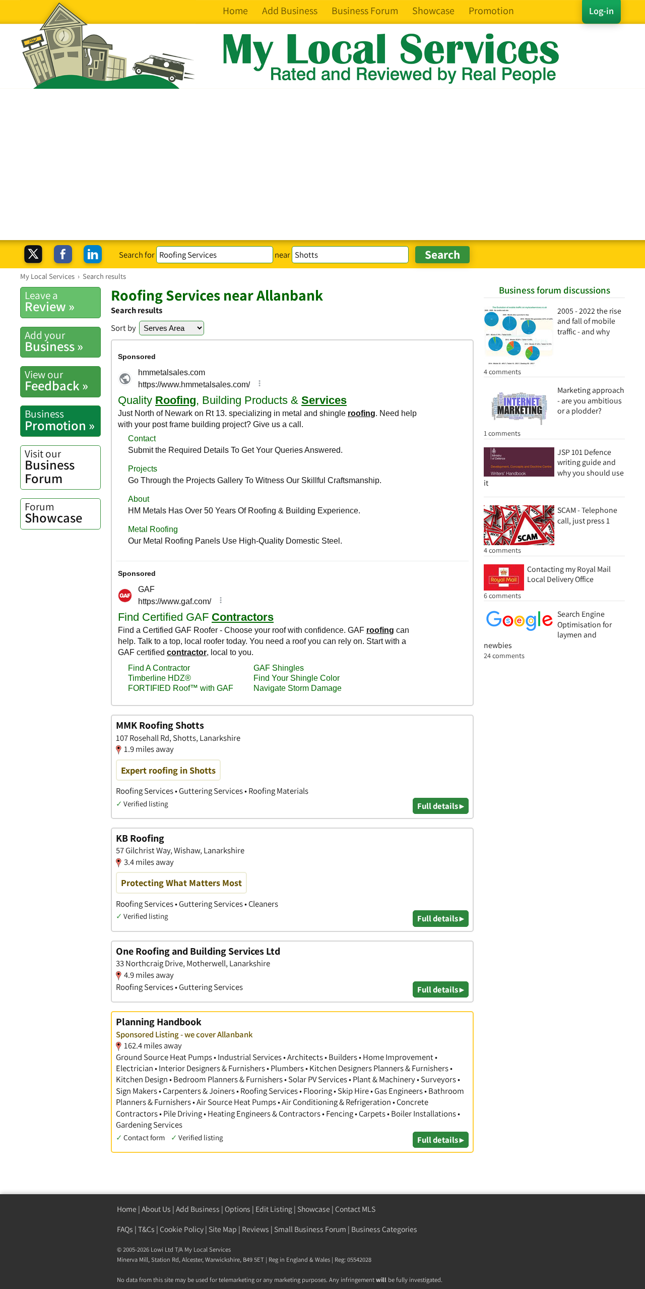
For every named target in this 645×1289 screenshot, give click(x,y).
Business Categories (384, 1229)
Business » (54, 341)
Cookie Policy (182, 1229)
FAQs (125, 1229)
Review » (50, 301)
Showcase (53, 512)
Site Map (223, 1229)
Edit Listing (273, 1209)
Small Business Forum (310, 1229)
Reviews (255, 1229)
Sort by (123, 327)
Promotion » (60, 420)
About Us (156, 1209)
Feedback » (56, 380)
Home (127, 1209)
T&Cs (146, 1229)
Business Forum (50, 466)
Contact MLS (355, 1209)
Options (237, 1209)
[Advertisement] (322, 164)
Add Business (198, 1209)
